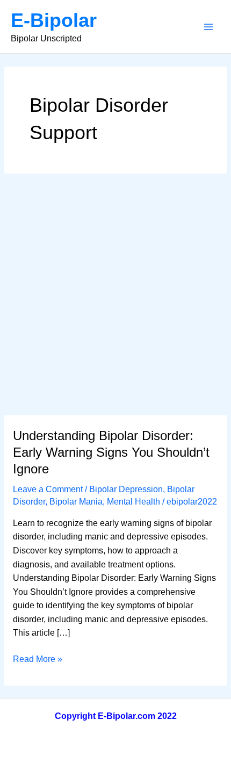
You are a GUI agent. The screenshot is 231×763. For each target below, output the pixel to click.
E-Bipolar (54, 20)
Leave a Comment (48, 489)
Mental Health (133, 501)
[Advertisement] (115, 294)
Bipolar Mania (76, 501)
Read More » (37, 660)
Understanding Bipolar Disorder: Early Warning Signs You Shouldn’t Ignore (111, 452)
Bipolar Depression (126, 489)
